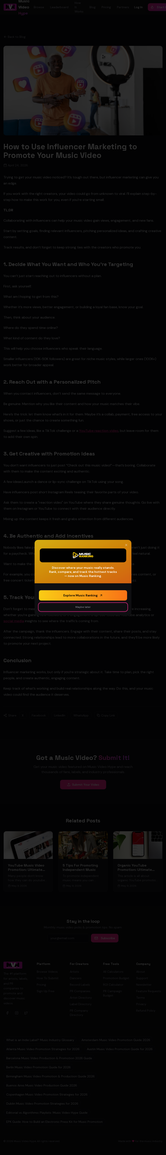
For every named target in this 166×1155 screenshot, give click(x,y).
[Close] (126, 545)
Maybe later (83, 607)
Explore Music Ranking (80, 595)
